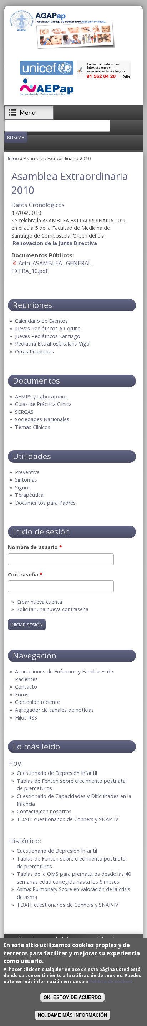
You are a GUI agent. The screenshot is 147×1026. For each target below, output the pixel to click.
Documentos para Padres (45, 502)
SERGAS (24, 411)
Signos (23, 487)
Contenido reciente (37, 702)
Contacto (26, 686)
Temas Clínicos (32, 427)
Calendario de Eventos (41, 320)
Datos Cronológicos (38, 205)
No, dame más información (72, 1015)
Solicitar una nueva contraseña (52, 609)
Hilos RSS (26, 717)
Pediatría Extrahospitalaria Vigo (52, 343)
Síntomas (26, 479)
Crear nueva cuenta (39, 601)
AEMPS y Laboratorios (41, 396)
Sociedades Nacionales (42, 419)
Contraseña (25, 574)
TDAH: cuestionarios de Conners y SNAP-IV (67, 819)
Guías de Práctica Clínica (43, 404)
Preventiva (27, 472)
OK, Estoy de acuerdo (72, 997)
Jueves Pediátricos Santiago (47, 336)
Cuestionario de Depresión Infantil (57, 773)
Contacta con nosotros (44, 811)
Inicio (13, 158)
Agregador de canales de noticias (54, 709)
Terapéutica (29, 495)
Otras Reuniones (34, 351)
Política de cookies (110, 981)
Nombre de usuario (35, 547)
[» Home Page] (62, 47)
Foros (22, 694)
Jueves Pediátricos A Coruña (48, 328)
